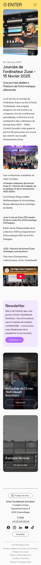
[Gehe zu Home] (12, 5)
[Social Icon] (8, 527)
